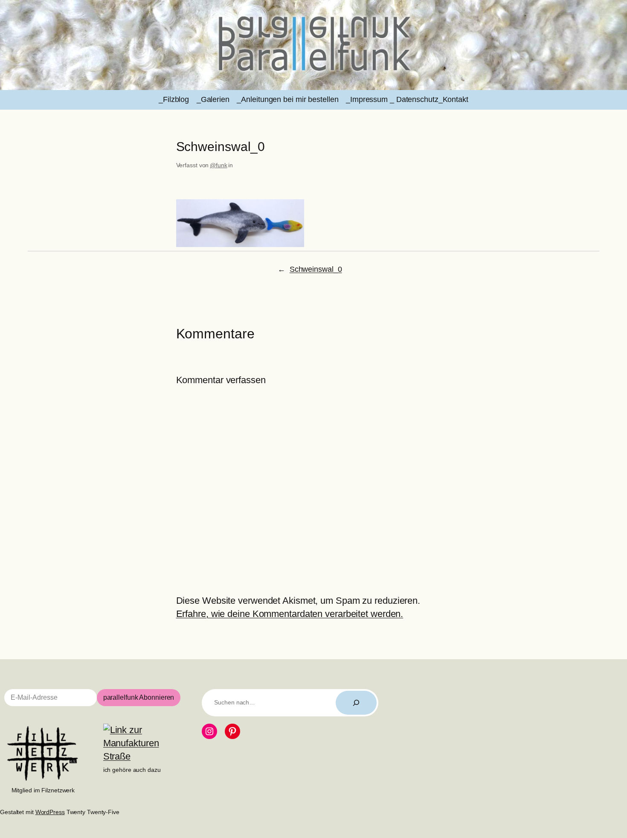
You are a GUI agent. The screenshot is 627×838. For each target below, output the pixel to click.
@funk (218, 165)
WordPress (50, 812)
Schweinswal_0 (316, 269)
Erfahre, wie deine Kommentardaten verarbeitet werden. (289, 613)
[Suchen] (356, 703)
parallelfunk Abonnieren (138, 697)
